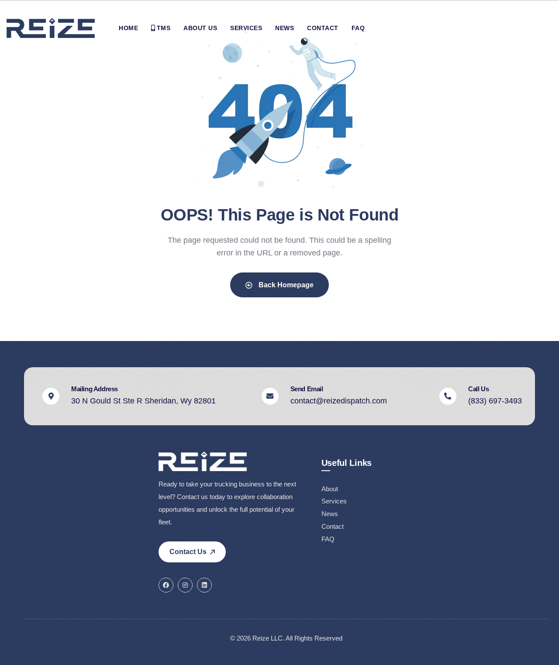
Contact (332, 526)
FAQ (328, 539)
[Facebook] (166, 585)
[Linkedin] (204, 585)
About (329, 489)
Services (334, 501)
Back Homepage (285, 285)
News (329, 513)
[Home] (51, 28)
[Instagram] (185, 585)
